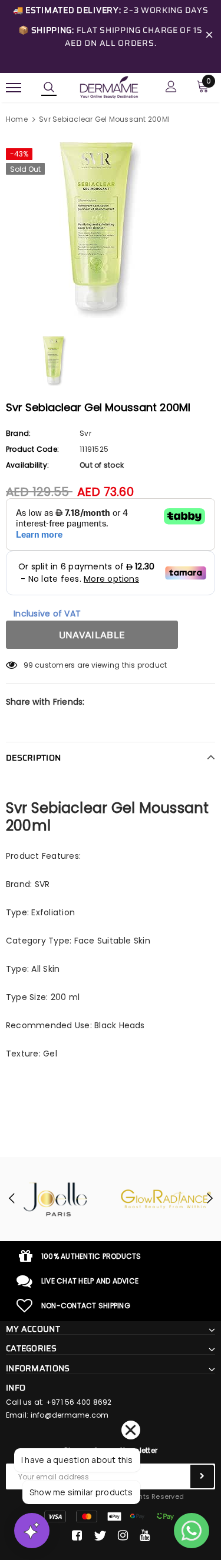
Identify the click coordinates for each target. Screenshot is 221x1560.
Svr (85, 433)
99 (28, 665)
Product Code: (32, 449)
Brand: (18, 433)
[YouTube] (145, 1536)
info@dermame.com (70, 1415)
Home (17, 119)
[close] (209, 36)
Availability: (27, 465)
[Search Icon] (49, 87)
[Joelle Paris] (55, 1199)
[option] (110, 230)
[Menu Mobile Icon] (13, 88)
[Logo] (109, 86)
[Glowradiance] (166, 1199)
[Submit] (202, 1476)
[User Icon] (171, 87)
